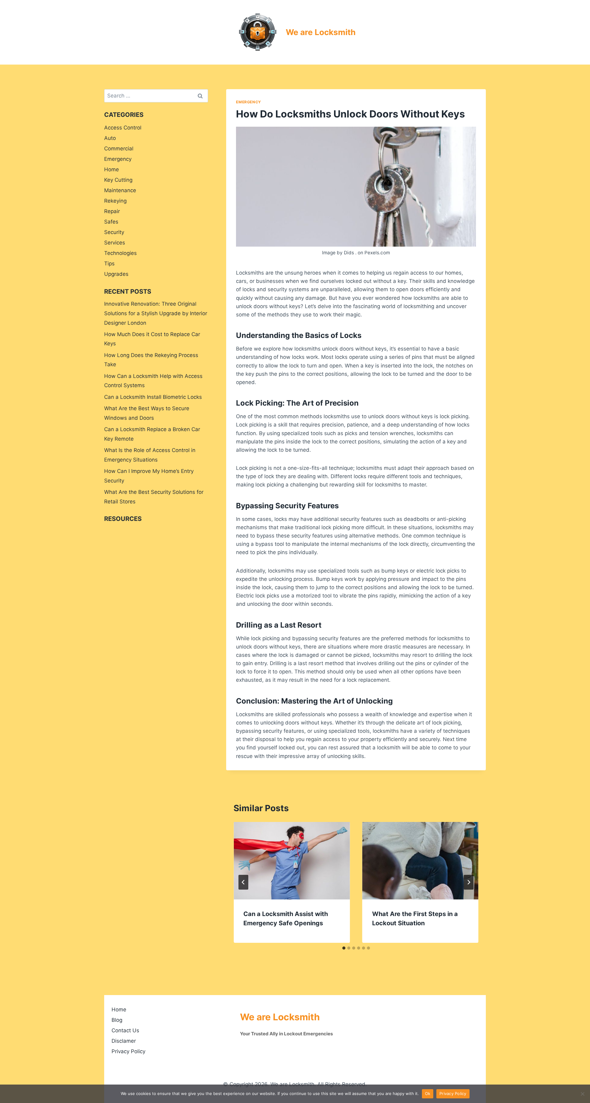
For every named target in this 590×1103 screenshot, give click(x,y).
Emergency (248, 102)
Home (111, 169)
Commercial (118, 148)
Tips (109, 263)
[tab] (343, 948)
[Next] (469, 882)
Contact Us (125, 1030)
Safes (111, 222)
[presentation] (292, 860)
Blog (117, 1020)
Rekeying (115, 201)
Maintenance (120, 190)
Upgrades (116, 274)
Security (114, 232)
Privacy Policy (128, 1051)
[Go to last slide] (243, 882)
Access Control (122, 128)
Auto (110, 138)
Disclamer (124, 1041)
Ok (428, 1093)
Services (114, 243)
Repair (112, 211)
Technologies (120, 253)
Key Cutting (118, 180)
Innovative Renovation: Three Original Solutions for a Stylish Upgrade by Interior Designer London (155, 313)
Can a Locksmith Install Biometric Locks (153, 397)
